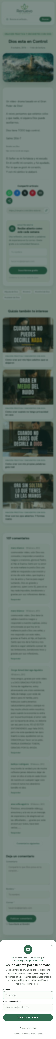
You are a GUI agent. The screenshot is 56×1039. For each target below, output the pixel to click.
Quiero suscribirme (28, 1017)
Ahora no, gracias (28, 1028)
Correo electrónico (11, 1002)
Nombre (6, 990)
